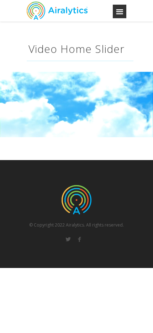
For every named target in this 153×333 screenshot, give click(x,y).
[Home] (57, 10)
